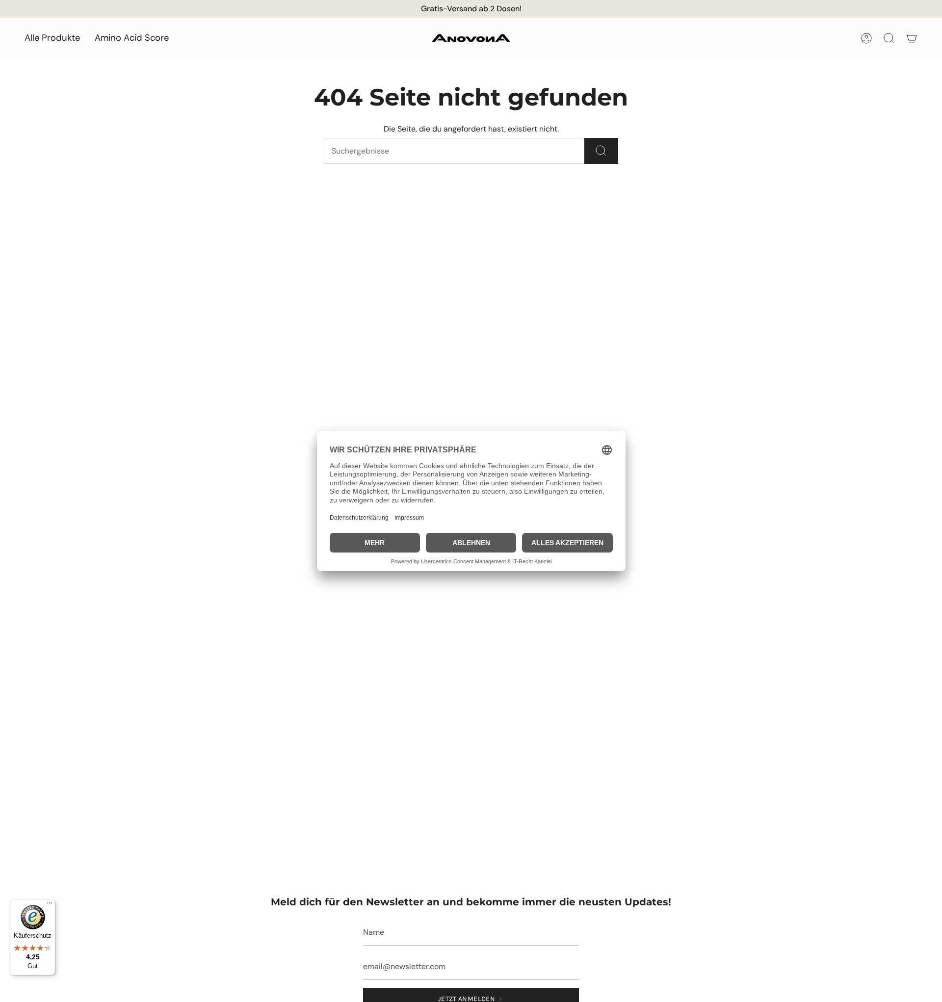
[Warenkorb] (911, 38)
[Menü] (49, 905)
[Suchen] (601, 151)
